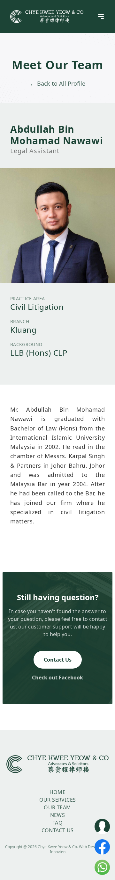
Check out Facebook (57, 677)
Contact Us (58, 659)
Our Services (57, 799)
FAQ (57, 822)
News (57, 815)
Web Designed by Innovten (80, 849)
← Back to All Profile (57, 83)
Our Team (57, 807)
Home (58, 792)
